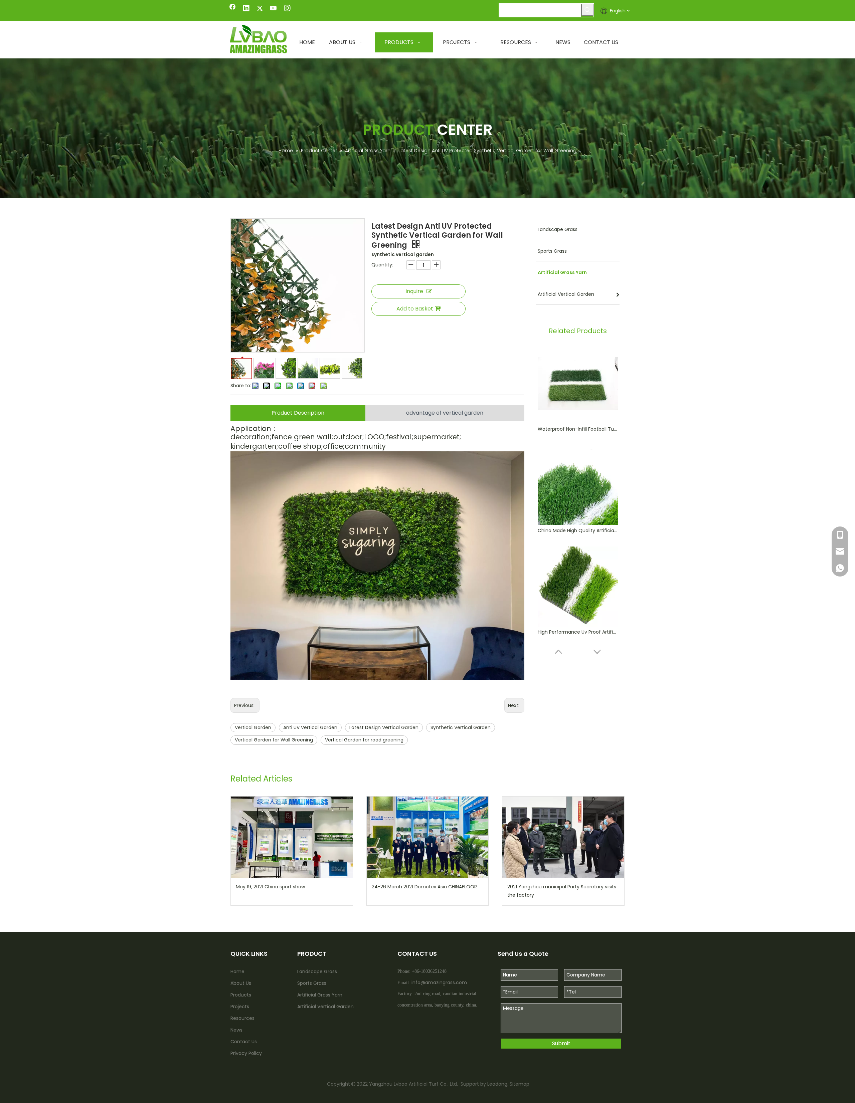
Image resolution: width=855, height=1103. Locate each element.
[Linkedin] (246, 8)
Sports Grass (311, 983)
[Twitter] (259, 8)
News (236, 1030)
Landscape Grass (317, 971)
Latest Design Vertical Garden (383, 727)
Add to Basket (414, 308)
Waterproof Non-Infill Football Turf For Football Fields (578, 429)
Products (240, 994)
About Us (240, 983)
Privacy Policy (246, 1053)
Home (237, 971)
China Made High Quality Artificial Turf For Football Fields (578, 530)
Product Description (298, 413)
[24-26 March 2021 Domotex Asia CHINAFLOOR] (428, 837)
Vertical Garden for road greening (364, 739)
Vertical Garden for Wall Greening (274, 739)
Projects (239, 1006)
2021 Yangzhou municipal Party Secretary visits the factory (561, 890)
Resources (242, 1018)
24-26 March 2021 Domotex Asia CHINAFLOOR (424, 886)
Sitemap (519, 1084)
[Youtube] (273, 8)
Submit (561, 1043)
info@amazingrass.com (439, 982)
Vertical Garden (253, 727)
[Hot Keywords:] (587, 10)
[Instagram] (287, 8)
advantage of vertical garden (444, 413)
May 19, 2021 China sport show (270, 886)
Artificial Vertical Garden (325, 1006)
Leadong (496, 1084)
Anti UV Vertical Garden (310, 727)
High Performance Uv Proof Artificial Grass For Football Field (578, 632)
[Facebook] (232, 8)
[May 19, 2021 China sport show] (292, 837)
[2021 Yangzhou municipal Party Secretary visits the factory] (563, 837)
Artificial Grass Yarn (319, 994)
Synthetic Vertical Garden (461, 727)
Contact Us (243, 1041)
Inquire (414, 291)
